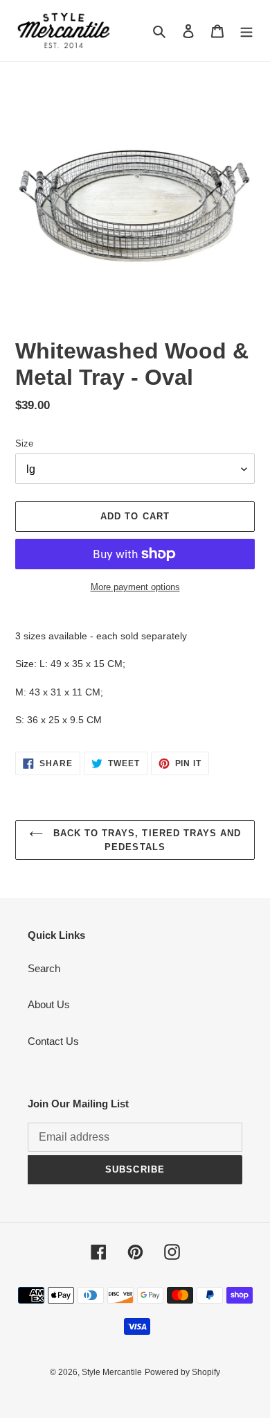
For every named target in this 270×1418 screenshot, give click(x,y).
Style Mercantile (112, 1372)
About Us (49, 1004)
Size (24, 443)
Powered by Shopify (182, 1372)
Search (44, 968)
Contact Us (53, 1041)
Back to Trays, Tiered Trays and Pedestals (145, 840)
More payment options (135, 587)
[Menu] (246, 31)
